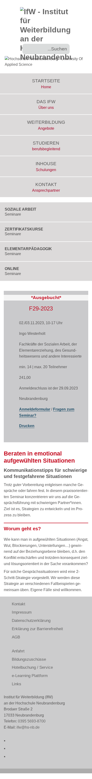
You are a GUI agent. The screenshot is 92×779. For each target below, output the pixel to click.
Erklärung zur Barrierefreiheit (37, 629)
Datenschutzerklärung (31, 620)
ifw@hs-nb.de (28, 727)
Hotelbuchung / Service (32, 667)
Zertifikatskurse (24, 231)
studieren (46, 146)
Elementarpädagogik (28, 251)
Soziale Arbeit (20, 211)
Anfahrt (18, 651)
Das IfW (46, 104)
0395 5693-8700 (32, 721)
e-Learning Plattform (30, 675)
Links (16, 684)
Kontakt (46, 187)
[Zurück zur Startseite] (46, 32)
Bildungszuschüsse (29, 659)
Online (13, 271)
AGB (16, 637)
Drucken (26, 426)
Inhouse (46, 166)
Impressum (22, 612)
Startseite (46, 83)
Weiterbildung (46, 125)
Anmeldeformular (34, 409)
